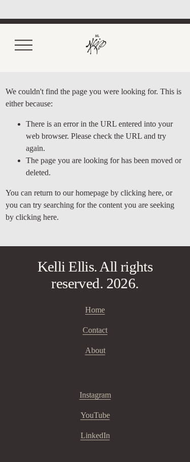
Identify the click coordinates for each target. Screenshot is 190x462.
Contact (95, 330)
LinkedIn (95, 435)
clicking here (141, 192)
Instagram (95, 395)
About (95, 350)
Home (95, 309)
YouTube (95, 415)
